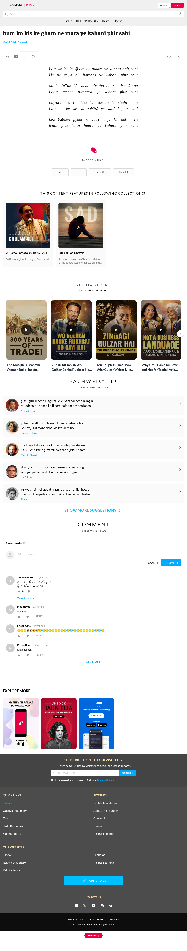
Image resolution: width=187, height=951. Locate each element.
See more (93, 662)
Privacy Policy (105, 780)
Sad (79, 172)
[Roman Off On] (24, 56)
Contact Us (101, 818)
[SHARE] (179, 56)
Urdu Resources (13, 826)
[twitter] (85, 906)
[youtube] (93, 906)
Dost (60, 172)
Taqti (6, 818)
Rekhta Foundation (106, 802)
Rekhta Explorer (104, 833)
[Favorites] (169, 56)
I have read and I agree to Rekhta (84, 780)
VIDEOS (105, 21)
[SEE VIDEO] (16, 56)
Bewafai (123, 172)
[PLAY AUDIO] (7, 56)
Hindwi (7, 854)
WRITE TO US (97, 880)
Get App (177, 5)
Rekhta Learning (104, 862)
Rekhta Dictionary (14, 862)
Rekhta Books (11, 870)
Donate (163, 5)
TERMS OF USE (95, 919)
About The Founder (106, 810)
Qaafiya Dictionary (15, 810)
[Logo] (16, 5)
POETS (68, 21)
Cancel (153, 562)
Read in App (93, 935)
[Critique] (33, 56)
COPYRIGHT (112, 919)
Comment (171, 562)
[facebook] (76, 906)
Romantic (100, 172)
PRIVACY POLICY (77, 919)
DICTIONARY (90, 21)
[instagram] (102, 906)
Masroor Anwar (15, 42)
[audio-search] (180, 14)
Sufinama (99, 854)
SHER (78, 21)
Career (98, 826)
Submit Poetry (12, 833)
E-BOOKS (117, 21)
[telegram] (111, 906)
